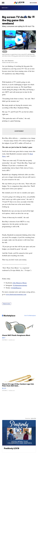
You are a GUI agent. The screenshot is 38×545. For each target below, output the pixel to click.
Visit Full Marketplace (30, 315)
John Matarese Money (19, 283)
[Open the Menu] (3, 2)
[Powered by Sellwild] (33, 418)
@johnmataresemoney (20, 285)
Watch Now (33, 2)
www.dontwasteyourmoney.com (16, 294)
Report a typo (6, 303)
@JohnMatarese (16, 288)
